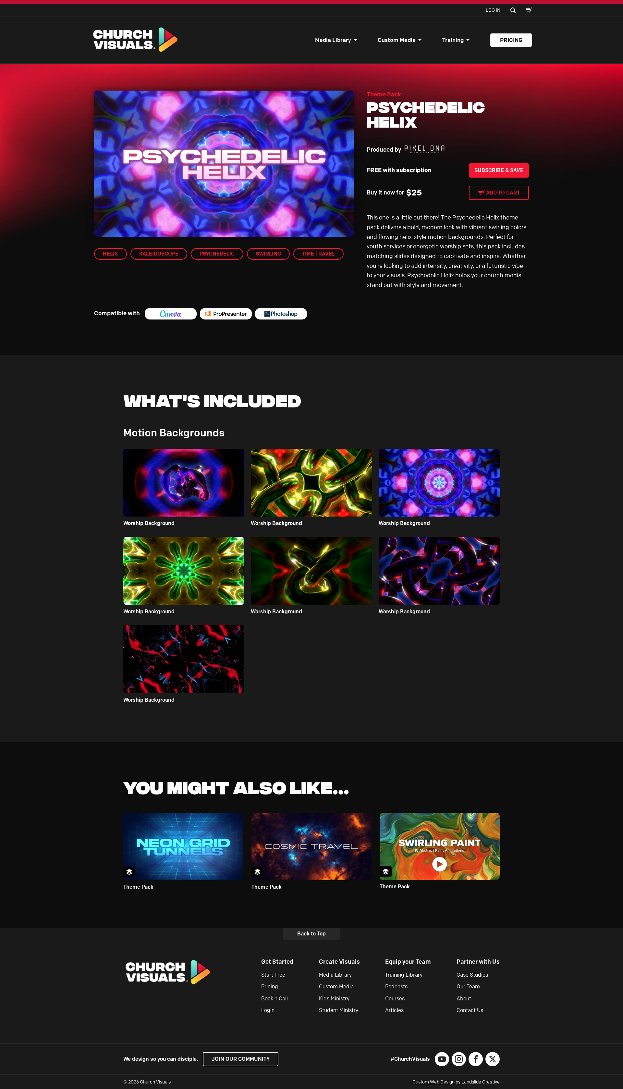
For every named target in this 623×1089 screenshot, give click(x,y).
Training (453, 40)
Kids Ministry (334, 998)
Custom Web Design (433, 1082)
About (464, 998)
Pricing (511, 40)
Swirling (268, 254)
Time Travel (318, 254)
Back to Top (311, 934)
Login (268, 1010)
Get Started (277, 961)
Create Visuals (339, 961)
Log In (493, 10)
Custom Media (397, 40)
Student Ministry (338, 1010)
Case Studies (472, 975)
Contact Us (470, 1010)
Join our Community (241, 1059)
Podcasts (396, 986)
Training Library (403, 975)
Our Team (468, 986)
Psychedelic (217, 254)
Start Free (273, 975)
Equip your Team (408, 961)
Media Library (333, 40)
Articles (394, 1010)
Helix (110, 254)
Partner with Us (478, 961)
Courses (395, 998)
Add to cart (503, 193)
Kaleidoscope (158, 254)
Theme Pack (384, 94)
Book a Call (274, 998)
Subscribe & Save (498, 170)
